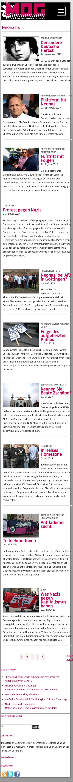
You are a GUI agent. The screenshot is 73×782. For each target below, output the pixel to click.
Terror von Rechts (51, 38)
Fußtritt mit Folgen (52, 158)
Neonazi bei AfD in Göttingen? (56, 277)
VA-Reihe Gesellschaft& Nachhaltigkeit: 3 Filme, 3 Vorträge (36, 699)
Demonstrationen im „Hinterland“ (23, 694)
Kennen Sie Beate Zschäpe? (56, 391)
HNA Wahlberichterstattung (56, 95)
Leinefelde (46, 445)
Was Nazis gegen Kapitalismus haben (53, 600)
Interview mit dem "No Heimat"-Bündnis (52, 517)
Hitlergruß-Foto (50, 270)
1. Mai (43, 589)
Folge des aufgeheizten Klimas (54, 335)
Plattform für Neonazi (53, 102)
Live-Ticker (9, 205)
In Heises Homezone (51, 452)
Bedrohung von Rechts (53, 384)
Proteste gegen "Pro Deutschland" (53, 151)
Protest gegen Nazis (22, 210)
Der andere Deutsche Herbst (51, 46)
